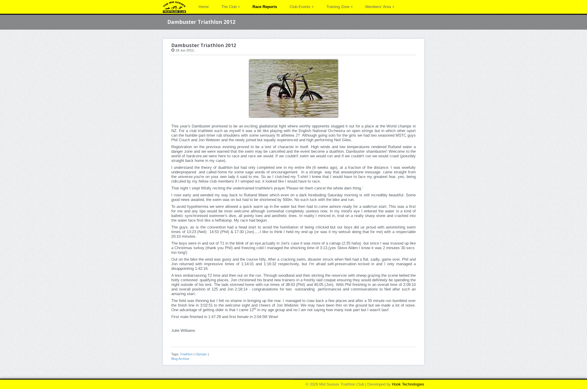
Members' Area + (379, 7)
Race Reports (264, 7)
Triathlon (186, 354)
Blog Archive (180, 359)
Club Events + (302, 7)
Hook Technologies (408, 384)
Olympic (201, 354)
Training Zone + (339, 7)
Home (204, 7)
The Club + (230, 7)
